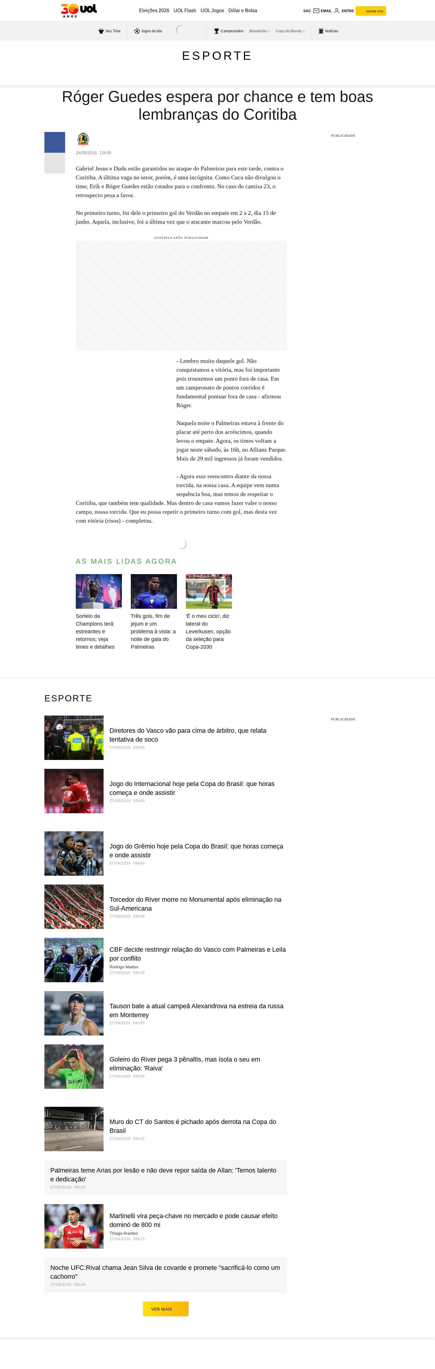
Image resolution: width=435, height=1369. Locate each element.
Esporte (217, 55)
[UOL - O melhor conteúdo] (78, 10)
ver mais (161, 1309)
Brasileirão (258, 31)
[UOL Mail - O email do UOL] (322, 11)
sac (307, 11)
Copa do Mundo (289, 31)
